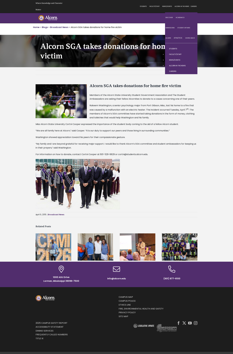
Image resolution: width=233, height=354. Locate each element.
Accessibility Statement (50, 326)
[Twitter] (184, 323)
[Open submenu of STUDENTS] (192, 49)
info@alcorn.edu (116, 278)
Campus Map (126, 297)
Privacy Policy (127, 312)
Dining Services (44, 330)
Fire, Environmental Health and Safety (141, 308)
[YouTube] (190, 323)
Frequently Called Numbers (52, 334)
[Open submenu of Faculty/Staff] (192, 54)
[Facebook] (178, 323)
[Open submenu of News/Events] (192, 60)
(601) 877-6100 (171, 278)
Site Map (123, 316)
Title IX (39, 338)
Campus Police (127, 300)
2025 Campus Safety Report (51, 323)
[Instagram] (195, 323)
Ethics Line (125, 304)
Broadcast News (56, 214)
